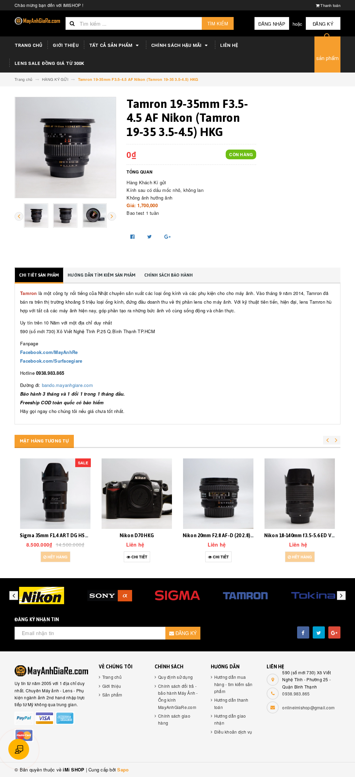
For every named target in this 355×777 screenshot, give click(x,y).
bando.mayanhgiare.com (67, 385)
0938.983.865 (296, 693)
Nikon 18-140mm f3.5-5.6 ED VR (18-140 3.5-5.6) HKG (241, 535)
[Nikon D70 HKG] (55, 493)
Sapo (123, 769)
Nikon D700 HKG (300, 535)
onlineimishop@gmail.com (308, 707)
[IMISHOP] (51, 671)
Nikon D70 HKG (55, 535)
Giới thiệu (66, 45)
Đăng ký (323, 23)
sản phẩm (327, 58)
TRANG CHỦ (28, 45)
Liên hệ (229, 45)
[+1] (167, 236)
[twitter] (319, 632)
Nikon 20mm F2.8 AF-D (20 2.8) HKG (140, 535)
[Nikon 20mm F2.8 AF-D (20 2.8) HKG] (136, 493)
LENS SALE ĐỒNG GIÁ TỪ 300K (49, 63)
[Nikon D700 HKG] (299, 493)
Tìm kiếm (217, 23)
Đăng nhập (271, 23)
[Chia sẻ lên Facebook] (133, 236)
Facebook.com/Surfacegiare (51, 360)
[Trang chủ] (37, 21)
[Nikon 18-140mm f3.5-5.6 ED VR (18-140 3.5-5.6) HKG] (218, 493)
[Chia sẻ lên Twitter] (150, 236)
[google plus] (334, 632)
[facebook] (303, 632)
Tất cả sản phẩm (111, 45)
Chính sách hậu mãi (177, 45)
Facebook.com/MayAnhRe (49, 352)
